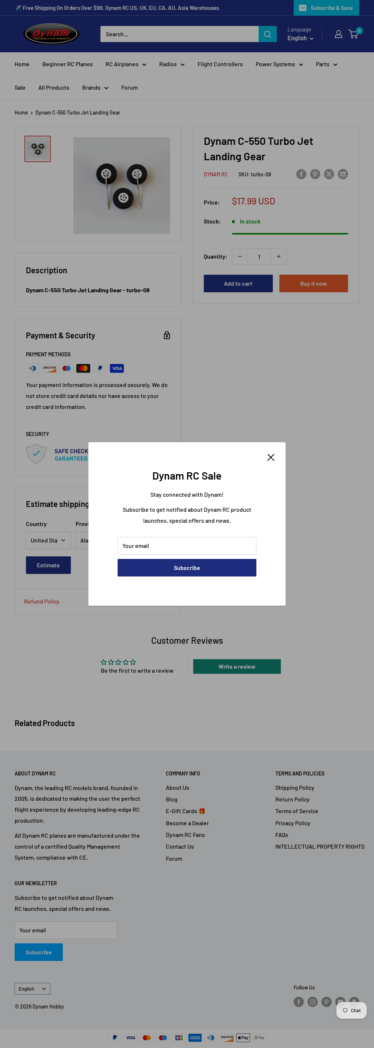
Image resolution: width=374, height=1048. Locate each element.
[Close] (271, 456)
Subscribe (187, 567)
